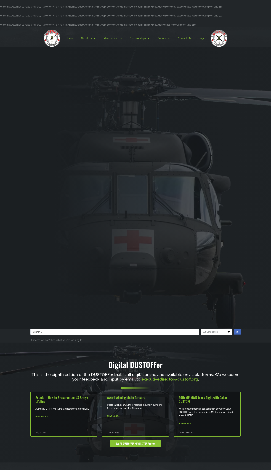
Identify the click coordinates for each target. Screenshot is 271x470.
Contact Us (184, 38)
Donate (162, 38)
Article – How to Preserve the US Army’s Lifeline (61, 399)
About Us (86, 38)
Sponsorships (138, 38)
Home (69, 38)
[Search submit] (237, 332)
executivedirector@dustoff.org (169, 379)
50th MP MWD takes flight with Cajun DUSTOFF (203, 399)
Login (202, 38)
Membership (111, 38)
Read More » (41, 417)
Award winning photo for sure (126, 397)
